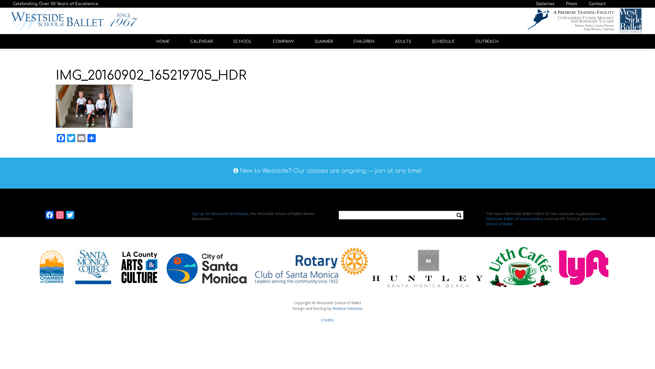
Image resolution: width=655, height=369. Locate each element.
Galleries (545, 4)
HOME (163, 41)
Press (571, 4)
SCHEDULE (443, 41)
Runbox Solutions (348, 308)
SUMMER (324, 41)
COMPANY (283, 41)
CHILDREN (363, 41)
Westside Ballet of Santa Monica (514, 218)
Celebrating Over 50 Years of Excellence (55, 4)
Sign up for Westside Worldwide (220, 213)
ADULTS (403, 41)
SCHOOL (242, 41)
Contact (597, 4)
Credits (327, 319)
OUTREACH (487, 41)
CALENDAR (201, 41)
